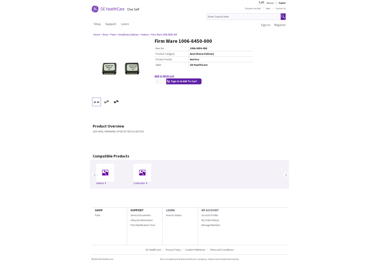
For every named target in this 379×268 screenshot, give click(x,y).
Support (110, 24)
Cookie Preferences (195, 249)
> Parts (112, 34)
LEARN (170, 210)
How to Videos (174, 215)
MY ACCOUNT (210, 210)
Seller (158, 65)
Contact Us (281, 8)
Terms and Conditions (222, 249)
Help (268, 8)
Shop (97, 24)
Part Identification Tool (142, 225)
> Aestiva (144, 34)
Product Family (164, 59)
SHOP (99, 210)
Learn (125, 24)
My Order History (210, 220)
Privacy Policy (173, 249)
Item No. (160, 48)
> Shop (104, 34)
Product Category (165, 54)
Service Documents (140, 215)
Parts (97, 215)
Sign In (265, 25)
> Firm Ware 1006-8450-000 (163, 34)
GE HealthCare (153, 249)
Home (96, 34)
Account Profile (210, 215)
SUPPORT (137, 210)
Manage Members (211, 225)
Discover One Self (253, 8)
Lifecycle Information (141, 220)
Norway (270, 3)
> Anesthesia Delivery (127, 34)
